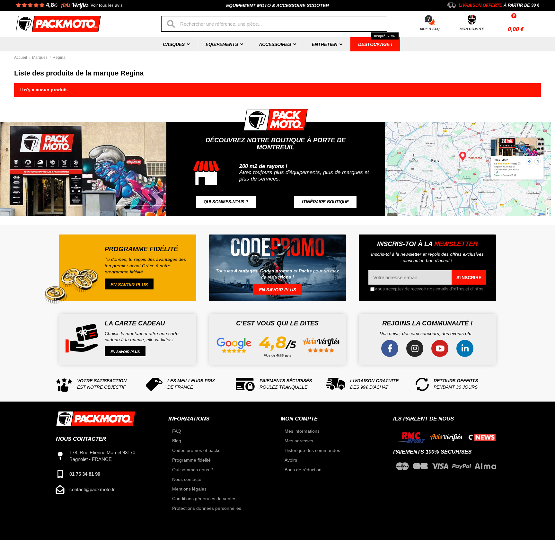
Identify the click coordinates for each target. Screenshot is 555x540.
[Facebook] (389, 348)
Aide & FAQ (429, 29)
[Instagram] (414, 348)
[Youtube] (439, 348)
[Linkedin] (464, 348)
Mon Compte (472, 29)
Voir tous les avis (107, 5)
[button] (226, 202)
